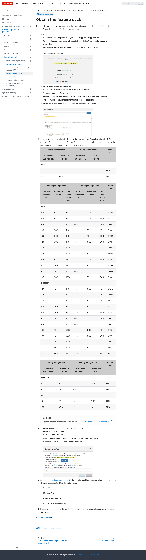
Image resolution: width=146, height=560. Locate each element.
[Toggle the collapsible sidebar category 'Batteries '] (30, 35)
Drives (6, 50)
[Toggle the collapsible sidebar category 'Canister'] (30, 46)
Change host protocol (13, 64)
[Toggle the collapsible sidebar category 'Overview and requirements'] (30, 61)
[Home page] (38, 10)
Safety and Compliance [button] (77, 3)
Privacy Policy (81, 555)
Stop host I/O (11, 77)
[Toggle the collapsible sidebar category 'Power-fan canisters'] (30, 42)
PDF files (5, 19)
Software (49, 3)
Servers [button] (24, 3)
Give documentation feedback (51, 528)
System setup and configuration (13, 26)
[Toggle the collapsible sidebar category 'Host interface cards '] (30, 53)
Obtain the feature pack (14, 73)
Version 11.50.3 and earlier (12, 15)
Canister (7, 46)
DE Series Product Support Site (96, 422)
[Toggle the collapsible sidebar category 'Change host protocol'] (30, 64)
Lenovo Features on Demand (56, 480)
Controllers (8, 39)
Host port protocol (10, 57)
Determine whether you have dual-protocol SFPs (18, 69)
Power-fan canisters (11, 42)
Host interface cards (11, 53)
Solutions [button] (59, 3)
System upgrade (8, 89)
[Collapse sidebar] (17, 547)
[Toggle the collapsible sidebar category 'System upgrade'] (30, 89)
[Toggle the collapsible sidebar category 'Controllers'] (30, 39)
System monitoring (9, 93)
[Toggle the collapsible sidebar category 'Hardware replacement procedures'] (30, 30)
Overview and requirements (15, 61)
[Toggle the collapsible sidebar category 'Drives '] (30, 50)
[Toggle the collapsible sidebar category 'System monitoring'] (30, 93)
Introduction (6, 22)
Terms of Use (94, 555)
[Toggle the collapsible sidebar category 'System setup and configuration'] (30, 26)
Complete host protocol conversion (14, 84)
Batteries (7, 35)
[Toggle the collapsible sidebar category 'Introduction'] (30, 22)
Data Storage (37, 3)
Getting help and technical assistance (15, 96)
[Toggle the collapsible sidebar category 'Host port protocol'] (30, 57)
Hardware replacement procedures (10, 31)
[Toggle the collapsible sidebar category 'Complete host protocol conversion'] (30, 84)
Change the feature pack (15, 80)
